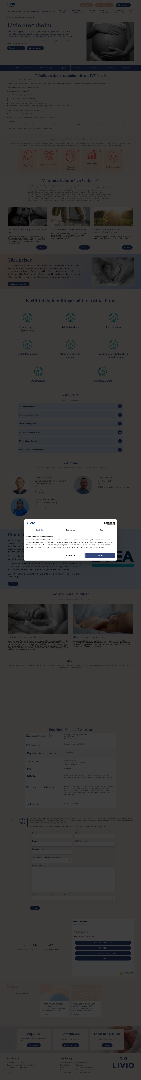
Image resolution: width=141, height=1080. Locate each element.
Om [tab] (101, 530)
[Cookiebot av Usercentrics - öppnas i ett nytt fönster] (106, 523)
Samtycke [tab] (39, 530)
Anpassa (69, 555)
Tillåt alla (100, 555)
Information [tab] (70, 530)
